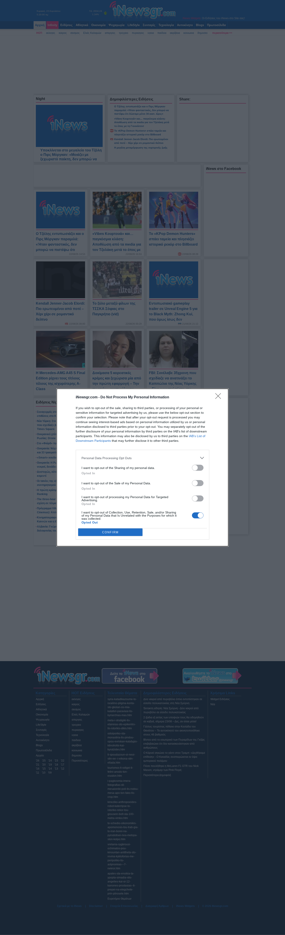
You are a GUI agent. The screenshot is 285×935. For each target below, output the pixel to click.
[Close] (219, 397)
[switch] (198, 468)
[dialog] (142, 467)
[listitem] (142, 458)
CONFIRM (110, 532)
